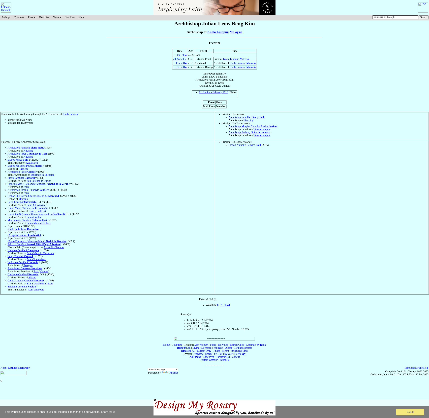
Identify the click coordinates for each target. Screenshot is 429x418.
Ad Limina (195, 356)
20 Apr (176, 59)
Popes (213, 344)
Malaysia (236, 32)
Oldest (228, 347)
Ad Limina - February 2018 (213, 92)
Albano (32, 277)
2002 (184, 59)
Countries (177, 344)
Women (204, 344)
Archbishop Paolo (22, 171)
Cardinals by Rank (256, 344)
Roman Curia (237, 344)
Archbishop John (246, 117)
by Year (228, 353)
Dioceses (19, 17)
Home (166, 344)
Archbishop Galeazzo (25, 268)
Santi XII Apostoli (36, 205)
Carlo (22, 202)
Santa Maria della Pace (39, 223)
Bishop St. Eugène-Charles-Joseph (33, 195)
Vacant (225, 350)
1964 (184, 55)
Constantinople (36, 289)
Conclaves (208, 356)
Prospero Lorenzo (24, 235)
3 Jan (177, 55)
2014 (184, 63)
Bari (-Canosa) (41, 271)
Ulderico (23, 250)
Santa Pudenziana (36, 259)
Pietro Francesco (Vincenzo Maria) (37, 241)
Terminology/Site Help (416, 367)
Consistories (222, 356)
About (15, 367)
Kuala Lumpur (217, 32)
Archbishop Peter (27, 153)
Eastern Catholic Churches (214, 359)
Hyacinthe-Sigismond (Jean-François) (36, 214)
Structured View (239, 350)
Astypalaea (32, 162)
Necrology (240, 353)
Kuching (249, 120)
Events (31, 17)
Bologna (28, 265)
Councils (235, 356)
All (189, 347)
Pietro (21, 177)
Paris (26, 186)
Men (196, 344)
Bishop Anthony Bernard (244, 144)
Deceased (206, 347)
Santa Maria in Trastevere (40, 253)
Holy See (44, 17)
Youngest (218, 347)
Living (195, 347)
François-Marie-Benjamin (39, 183)
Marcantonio (27, 220)
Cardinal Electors (243, 347)
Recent (208, 353)
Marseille (23, 199)
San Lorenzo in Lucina (39, 180)
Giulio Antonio (26, 280)
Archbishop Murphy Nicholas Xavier (252, 126)
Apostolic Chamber (54, 247)
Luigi (20, 256)
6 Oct (177, 67)
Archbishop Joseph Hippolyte (28, 189)
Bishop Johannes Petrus (25, 165)
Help (81, 17)
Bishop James (18, 159)
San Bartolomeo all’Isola (40, 283)
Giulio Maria (28, 208)
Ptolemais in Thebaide (42, 174)
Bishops (6, 17)
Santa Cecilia (34, 217)
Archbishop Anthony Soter (249, 132)
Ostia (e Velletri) (37, 211)
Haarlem (23, 168)
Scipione (22, 286)
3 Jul (177, 63)
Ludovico (23, 262)
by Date (218, 353)
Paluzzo (34, 244)
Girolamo (23, 274)
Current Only (204, 350)
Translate (173, 372)
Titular (216, 350)
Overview (198, 353)
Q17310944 (223, 305)
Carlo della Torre (23, 229)
